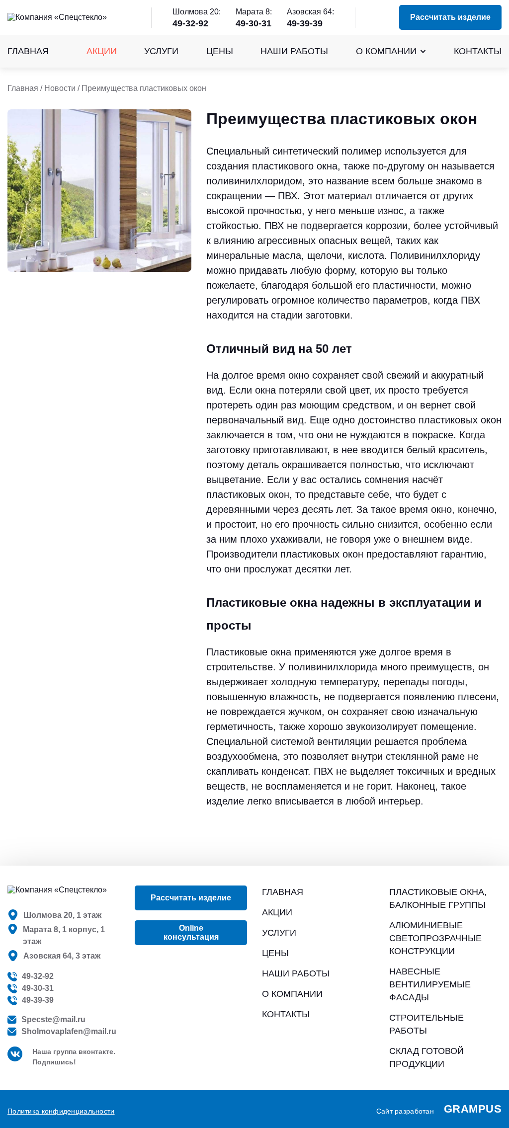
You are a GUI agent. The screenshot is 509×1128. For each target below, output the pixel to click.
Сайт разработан (439, 1109)
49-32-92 (190, 23)
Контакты (478, 51)
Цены (219, 51)
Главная (28, 51)
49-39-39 (305, 23)
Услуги (161, 51)
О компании (386, 51)
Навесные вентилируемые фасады (430, 984)
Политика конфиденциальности (61, 1111)
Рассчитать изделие (450, 17)
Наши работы (294, 51)
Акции (101, 51)
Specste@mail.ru (53, 1019)
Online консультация (191, 932)
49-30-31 (253, 23)
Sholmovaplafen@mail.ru (68, 1031)
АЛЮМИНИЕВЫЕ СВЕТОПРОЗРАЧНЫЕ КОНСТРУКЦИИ (435, 938)
